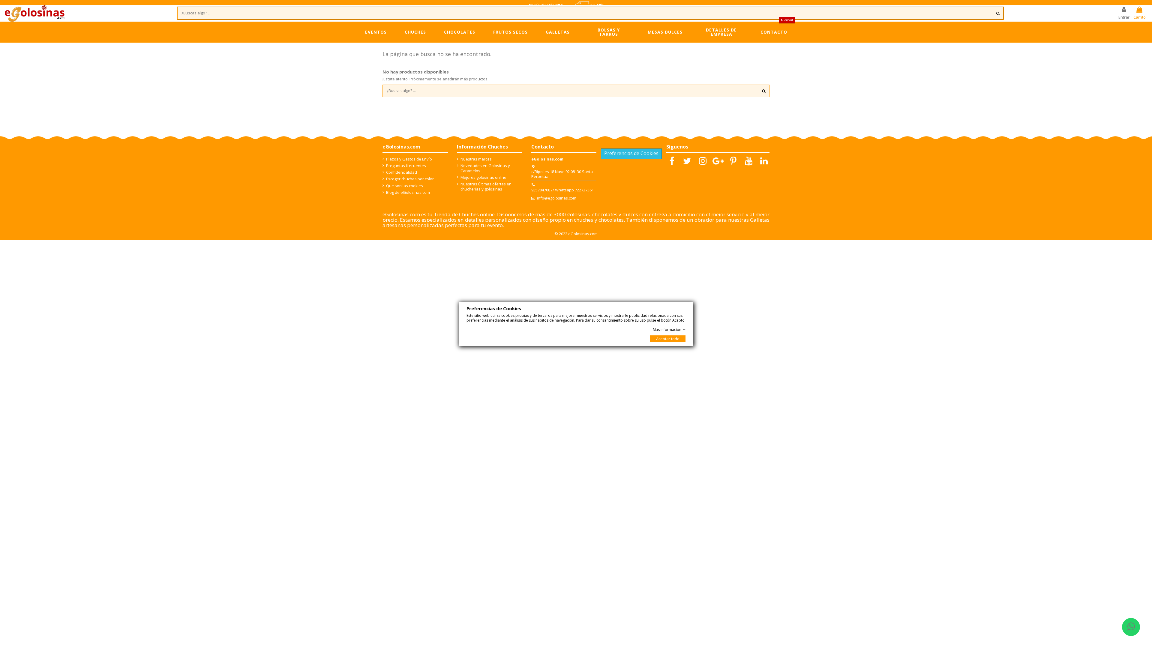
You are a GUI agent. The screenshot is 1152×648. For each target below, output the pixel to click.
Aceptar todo (668, 338)
